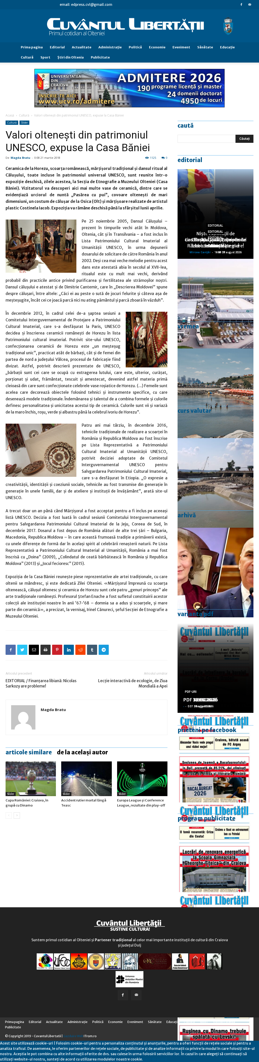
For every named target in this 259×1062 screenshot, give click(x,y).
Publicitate (100, 57)
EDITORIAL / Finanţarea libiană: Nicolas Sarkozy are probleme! (41, 683)
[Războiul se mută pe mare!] (215, 393)
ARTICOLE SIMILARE (29, 752)
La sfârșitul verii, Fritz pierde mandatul (215, 243)
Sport (45, 57)
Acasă (10, 115)
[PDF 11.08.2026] (215, 757)
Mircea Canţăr (200, 252)
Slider (24, 122)
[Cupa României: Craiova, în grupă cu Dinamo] (31, 778)
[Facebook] (241, 4)
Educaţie (227, 47)
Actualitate (81, 47)
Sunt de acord (155, 1059)
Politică (135, 47)
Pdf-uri (191, 692)
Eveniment (181, 47)
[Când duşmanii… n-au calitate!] (215, 303)
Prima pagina (32, 47)
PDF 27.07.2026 (200, 700)
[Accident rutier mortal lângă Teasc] (86, 778)
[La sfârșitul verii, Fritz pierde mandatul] (215, 572)
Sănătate (205, 47)
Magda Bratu (20, 158)
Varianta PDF (195, 614)
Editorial (57, 47)
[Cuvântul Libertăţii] (129, 26)
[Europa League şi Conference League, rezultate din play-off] (142, 778)
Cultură (27, 57)
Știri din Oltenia (70, 57)
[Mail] (249, 4)
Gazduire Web (73, 1036)
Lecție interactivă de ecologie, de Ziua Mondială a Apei (132, 683)
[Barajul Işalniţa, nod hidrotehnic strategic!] (215, 483)
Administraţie (110, 47)
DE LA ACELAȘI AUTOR (82, 752)
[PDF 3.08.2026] (215, 847)
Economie (157, 47)
